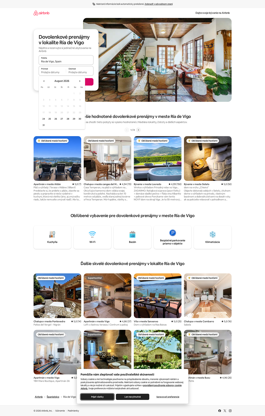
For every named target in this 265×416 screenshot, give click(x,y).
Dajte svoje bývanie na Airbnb (213, 13)
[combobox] (66, 61)
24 (43, 118)
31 (44, 125)
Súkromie (60, 410)
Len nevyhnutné (132, 396)
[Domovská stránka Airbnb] (41, 13)
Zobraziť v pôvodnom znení (159, 4)
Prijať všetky (97, 396)
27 (61, 118)
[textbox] (52, 72)
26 (55, 118)
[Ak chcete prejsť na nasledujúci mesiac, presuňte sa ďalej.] (80, 81)
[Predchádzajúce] (126, 129)
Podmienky (73, 410)
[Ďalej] (138, 129)
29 (74, 118)
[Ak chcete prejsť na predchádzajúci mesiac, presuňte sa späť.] (44, 81)
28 (68, 118)
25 (49, 118)
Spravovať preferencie (167, 396)
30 (80, 118)
